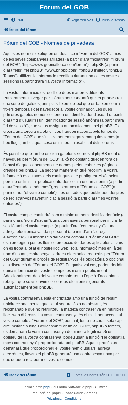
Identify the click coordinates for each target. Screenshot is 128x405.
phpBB (48, 387)
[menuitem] (17, 20)
